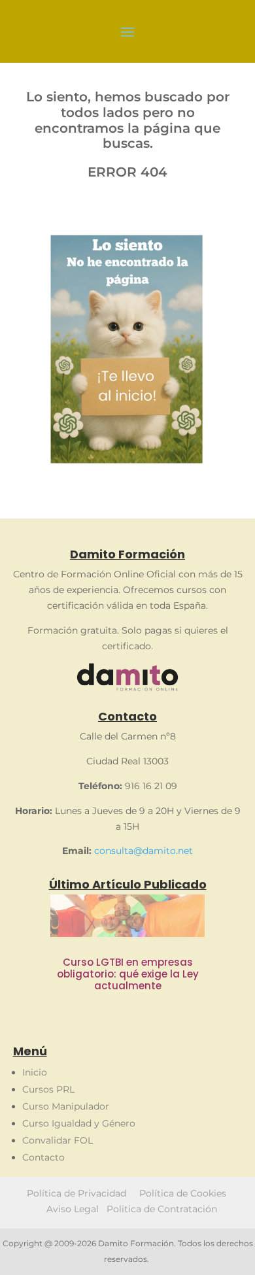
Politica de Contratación (162, 1209)
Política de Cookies (184, 1193)
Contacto (43, 1157)
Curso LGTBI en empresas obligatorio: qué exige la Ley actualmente (128, 974)
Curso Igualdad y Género (78, 1123)
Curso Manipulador (65, 1106)
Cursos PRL (48, 1089)
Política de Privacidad (76, 1193)
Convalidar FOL (57, 1140)
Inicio (34, 1072)
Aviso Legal (72, 1209)
